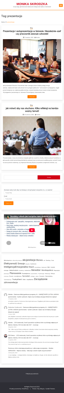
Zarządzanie (40, 279)
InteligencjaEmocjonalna (16, 266)
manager (6, 270)
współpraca (29, 279)
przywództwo (34, 273)
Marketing (21, 270)
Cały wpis (32, 96)
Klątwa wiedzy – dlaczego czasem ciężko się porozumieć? (34, 350)
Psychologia (41, 273)
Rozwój (11, 276)
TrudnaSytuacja (7, 279)
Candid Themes (50, 389)
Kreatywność (44, 267)
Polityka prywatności (32, 374)
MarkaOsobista (13, 270)
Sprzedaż (26, 276)
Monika (38, 37)
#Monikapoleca (8, 260)
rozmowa (6, 276)
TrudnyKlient (17, 279)
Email (5, 196)
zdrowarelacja (11, 282)
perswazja (6, 273)
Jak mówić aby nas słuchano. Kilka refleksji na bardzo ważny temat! (32, 109)
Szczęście (41, 276)
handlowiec (33, 264)
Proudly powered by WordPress (19, 389)
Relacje (53, 273)
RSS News (11, 335)
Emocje (21, 263)
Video (24, 279)
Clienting (48, 260)
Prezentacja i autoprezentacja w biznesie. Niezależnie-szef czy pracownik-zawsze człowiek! (32, 32)
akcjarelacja (29, 259)
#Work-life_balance (17, 260)
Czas (52, 260)
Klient (31, 267)
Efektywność (10, 263)
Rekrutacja (47, 273)
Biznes (39, 260)
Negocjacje (57, 270)
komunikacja (38, 267)
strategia (32, 276)
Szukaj (49, 177)
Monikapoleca (47, 270)
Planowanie (15, 273)
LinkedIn (53, 267)
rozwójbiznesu (18, 276)
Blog (31, 28)
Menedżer (36, 270)
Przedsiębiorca (26, 273)
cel (44, 260)
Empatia (28, 264)
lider (48, 267)
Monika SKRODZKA (32, 4)
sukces (37, 276)
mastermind (27, 270)
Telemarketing (48, 276)
